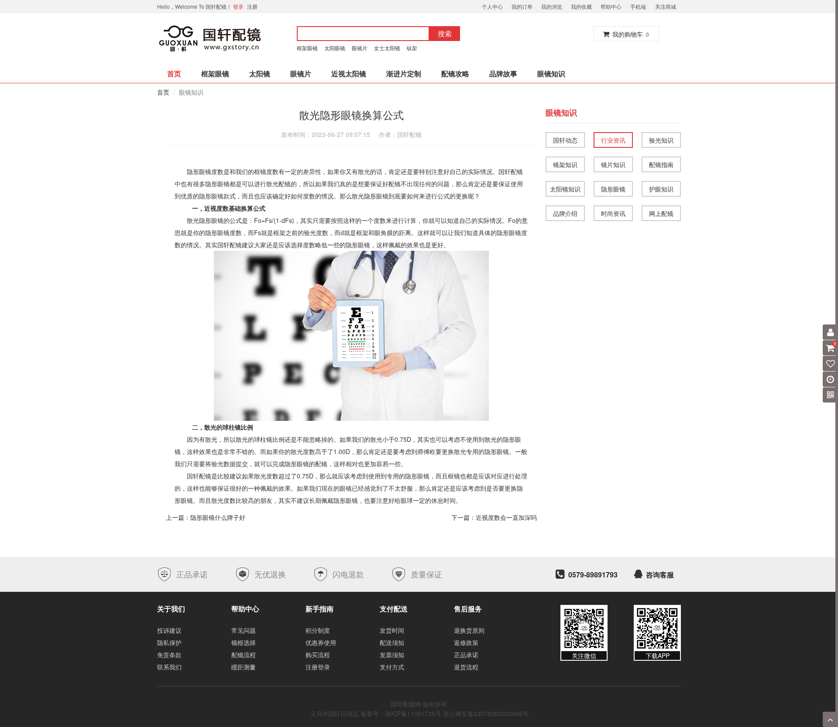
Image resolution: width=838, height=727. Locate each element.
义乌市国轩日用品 (334, 713)
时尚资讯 (613, 213)
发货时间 (392, 630)
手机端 (638, 6)
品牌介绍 (565, 213)
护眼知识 (661, 188)
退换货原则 (469, 630)
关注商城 (665, 6)
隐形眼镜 (613, 188)
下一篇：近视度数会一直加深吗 (494, 517)
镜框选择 (243, 642)
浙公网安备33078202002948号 (486, 713)
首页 (174, 73)
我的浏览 (551, 6)
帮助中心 (611, 6)
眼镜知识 (551, 73)
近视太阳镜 (348, 73)
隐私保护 (169, 642)
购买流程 (318, 654)
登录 (238, 6)
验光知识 (661, 140)
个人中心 (492, 6)
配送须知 (392, 642)
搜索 (445, 33)
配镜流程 (243, 654)
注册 (252, 6)
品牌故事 (503, 73)
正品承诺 (466, 654)
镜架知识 (565, 164)
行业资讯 (613, 140)
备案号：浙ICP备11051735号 (401, 713)
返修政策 (466, 642)
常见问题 (243, 630)
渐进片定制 (403, 73)
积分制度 (318, 630)
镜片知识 (613, 164)
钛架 (413, 47)
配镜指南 (661, 164)
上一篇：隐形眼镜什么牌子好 (205, 517)
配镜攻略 (455, 73)
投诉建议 (169, 630)
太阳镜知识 (565, 188)
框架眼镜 (307, 47)
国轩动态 (565, 140)
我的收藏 (581, 6)
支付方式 (392, 666)
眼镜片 (359, 47)
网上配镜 (661, 213)
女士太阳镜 (387, 47)
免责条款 (169, 654)
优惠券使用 (321, 642)
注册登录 (318, 666)
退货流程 (466, 666)
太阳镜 (259, 73)
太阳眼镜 (334, 47)
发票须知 (392, 654)
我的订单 (522, 6)
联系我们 (169, 666)
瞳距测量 (243, 666)
